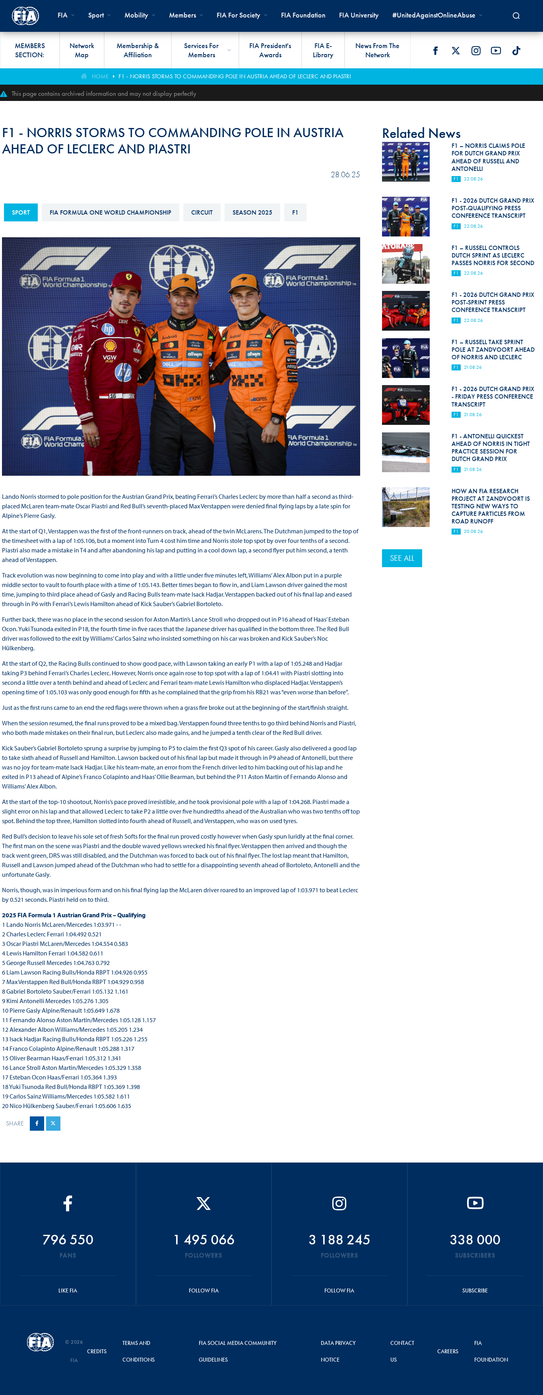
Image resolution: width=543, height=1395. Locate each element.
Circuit (202, 212)
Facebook (435, 50)
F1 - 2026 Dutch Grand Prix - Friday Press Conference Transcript (493, 396)
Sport (21, 212)
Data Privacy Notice (338, 1351)
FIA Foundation (303, 14)
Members (182, 14)
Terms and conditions (138, 1351)
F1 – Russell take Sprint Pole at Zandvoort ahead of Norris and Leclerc (493, 349)
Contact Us (402, 1351)
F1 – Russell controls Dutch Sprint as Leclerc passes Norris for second (493, 255)
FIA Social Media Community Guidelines (238, 1351)
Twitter (456, 50)
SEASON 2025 (252, 212)
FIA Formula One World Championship (110, 212)
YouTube (496, 50)
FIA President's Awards (270, 50)
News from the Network (377, 50)
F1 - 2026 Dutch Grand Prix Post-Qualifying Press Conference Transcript (493, 208)
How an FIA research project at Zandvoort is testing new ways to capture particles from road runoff (491, 506)
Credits (97, 1351)
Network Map (82, 50)
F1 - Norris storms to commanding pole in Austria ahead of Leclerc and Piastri (234, 76)
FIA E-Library (323, 50)
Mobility (136, 14)
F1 (295, 212)
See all (402, 558)
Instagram (476, 50)
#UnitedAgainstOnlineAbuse (433, 14)
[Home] (25, 16)
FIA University (359, 14)
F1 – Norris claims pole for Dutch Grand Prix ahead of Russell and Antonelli (488, 157)
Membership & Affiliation (137, 50)
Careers (447, 1351)
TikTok (516, 50)
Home (100, 76)
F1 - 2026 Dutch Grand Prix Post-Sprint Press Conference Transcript (493, 302)
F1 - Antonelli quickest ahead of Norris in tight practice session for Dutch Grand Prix (491, 447)
